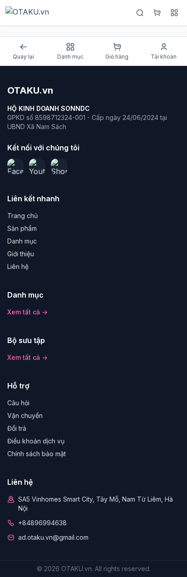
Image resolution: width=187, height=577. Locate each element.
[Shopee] (59, 167)
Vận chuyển (25, 415)
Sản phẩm (22, 228)
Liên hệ (18, 266)
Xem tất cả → (27, 312)
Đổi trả (16, 428)
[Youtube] (37, 167)
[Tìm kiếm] (140, 12)
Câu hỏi (18, 403)
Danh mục (22, 241)
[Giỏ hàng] (157, 12)
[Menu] (174, 12)
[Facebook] (15, 167)
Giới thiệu (20, 254)
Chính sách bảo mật (36, 454)
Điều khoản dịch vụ (35, 441)
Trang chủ (22, 215)
